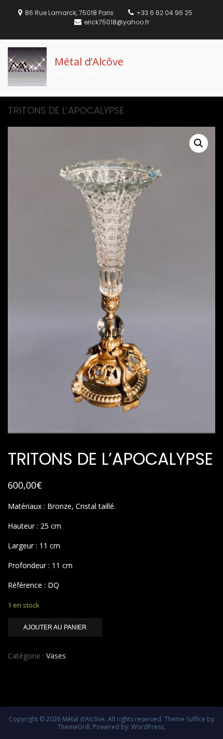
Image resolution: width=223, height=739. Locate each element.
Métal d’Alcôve (88, 62)
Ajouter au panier (55, 627)
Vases (56, 656)
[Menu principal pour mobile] (212, 53)
